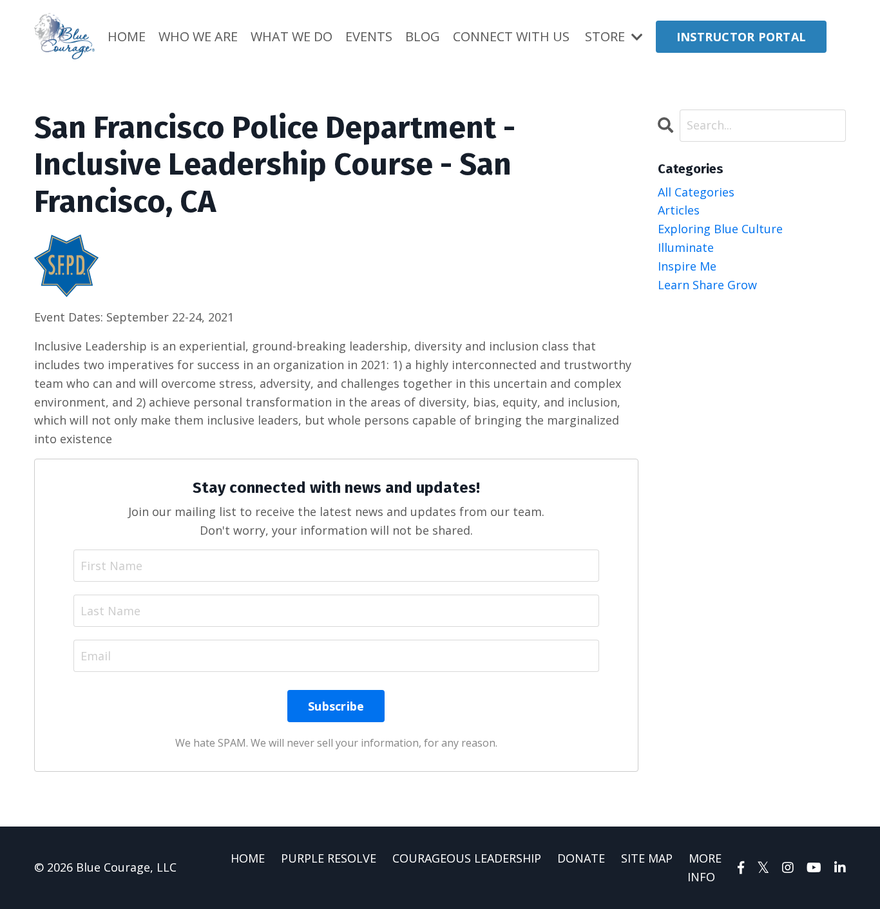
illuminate (686, 247)
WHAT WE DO (291, 36)
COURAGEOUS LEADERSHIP (466, 858)
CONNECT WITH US (511, 36)
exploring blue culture (720, 228)
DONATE (581, 858)
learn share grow (707, 284)
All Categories (696, 192)
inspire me (687, 266)
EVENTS (368, 36)
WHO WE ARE (198, 36)
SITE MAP (647, 858)
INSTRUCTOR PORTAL (741, 36)
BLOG (422, 36)
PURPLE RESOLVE (328, 858)
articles (679, 210)
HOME (127, 36)
